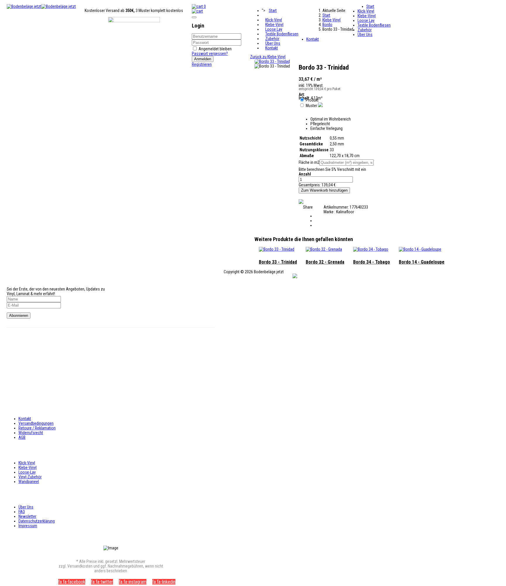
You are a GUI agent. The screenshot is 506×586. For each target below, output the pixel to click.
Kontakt (271, 48)
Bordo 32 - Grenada (325, 262)
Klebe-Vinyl (274, 24)
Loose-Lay (27, 472)
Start (273, 10)
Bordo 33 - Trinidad (278, 262)
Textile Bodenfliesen (281, 34)
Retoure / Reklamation (37, 428)
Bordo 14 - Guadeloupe (422, 262)
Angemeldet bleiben (215, 49)
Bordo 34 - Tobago (371, 262)
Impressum (27, 525)
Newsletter (27, 516)
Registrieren (202, 64)
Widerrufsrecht (30, 432)
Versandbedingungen (36, 423)
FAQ (21, 511)
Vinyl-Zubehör (30, 477)
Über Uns (272, 43)
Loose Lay (273, 29)
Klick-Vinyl (273, 20)
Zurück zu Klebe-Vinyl (268, 56)
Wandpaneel (28, 481)
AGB (21, 437)
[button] (197, 11)
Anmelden (202, 59)
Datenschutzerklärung (36, 521)
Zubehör (272, 38)
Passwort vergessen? (210, 53)
